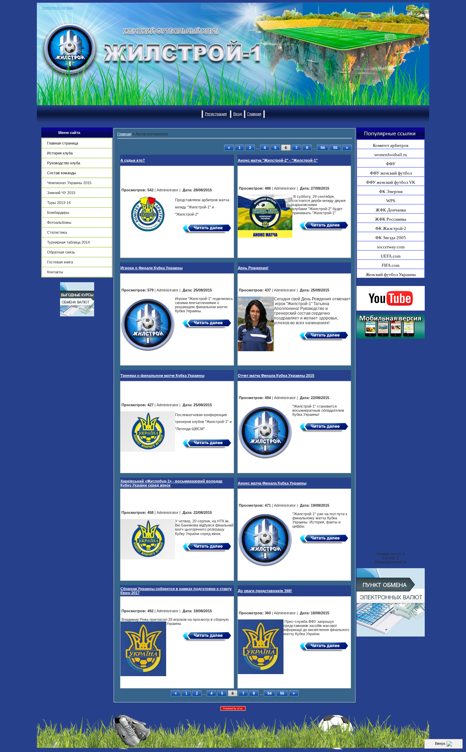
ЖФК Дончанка (391, 210)
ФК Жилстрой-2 (390, 228)
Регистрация (216, 114)
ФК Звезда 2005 (390, 237)
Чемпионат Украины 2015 (69, 183)
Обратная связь (61, 252)
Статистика (57, 232)
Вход (237, 114)
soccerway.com (391, 246)
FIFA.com (390, 265)
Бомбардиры (58, 212)
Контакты (55, 272)
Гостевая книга (60, 262)
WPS (390, 200)
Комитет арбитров (390, 145)
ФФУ (390, 163)
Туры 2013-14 (59, 203)
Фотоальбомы (59, 222)
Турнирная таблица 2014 (68, 242)
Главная (254, 114)
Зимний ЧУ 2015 (61, 193)
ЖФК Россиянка (390, 219)
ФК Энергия (391, 191)
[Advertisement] (77, 422)
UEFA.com (391, 256)
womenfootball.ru (390, 154)
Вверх (441, 743)
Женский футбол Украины (391, 274)
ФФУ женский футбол (391, 173)
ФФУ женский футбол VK (390, 182)
